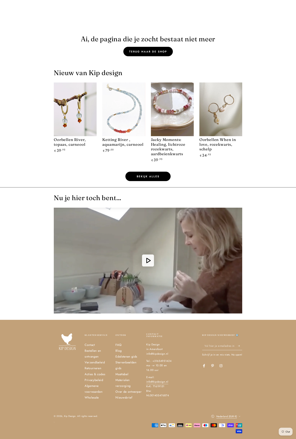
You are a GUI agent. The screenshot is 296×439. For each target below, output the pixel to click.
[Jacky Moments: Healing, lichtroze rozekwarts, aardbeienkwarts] (172, 109)
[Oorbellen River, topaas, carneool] (75, 109)
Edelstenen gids (126, 356)
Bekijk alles (148, 176)
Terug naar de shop (148, 52)
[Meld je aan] (240, 346)
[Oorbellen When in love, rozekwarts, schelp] (220, 109)
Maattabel (121, 374)
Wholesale (92, 397)
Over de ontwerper (128, 391)
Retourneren (93, 368)
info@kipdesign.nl (157, 382)
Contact (90, 345)
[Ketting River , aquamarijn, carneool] (123, 109)
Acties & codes (95, 374)
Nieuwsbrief (123, 397)
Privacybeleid (94, 380)
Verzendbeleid (95, 362)
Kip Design (70, 416)
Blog (118, 350)
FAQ (118, 345)
